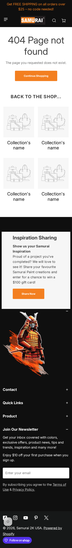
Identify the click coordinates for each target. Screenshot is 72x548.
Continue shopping (36, 75)
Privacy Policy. (24, 489)
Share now (28, 293)
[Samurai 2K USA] (33, 20)
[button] (64, 20)
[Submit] (64, 473)
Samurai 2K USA (29, 528)
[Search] (54, 20)
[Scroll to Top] (64, 527)
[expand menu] (6, 19)
